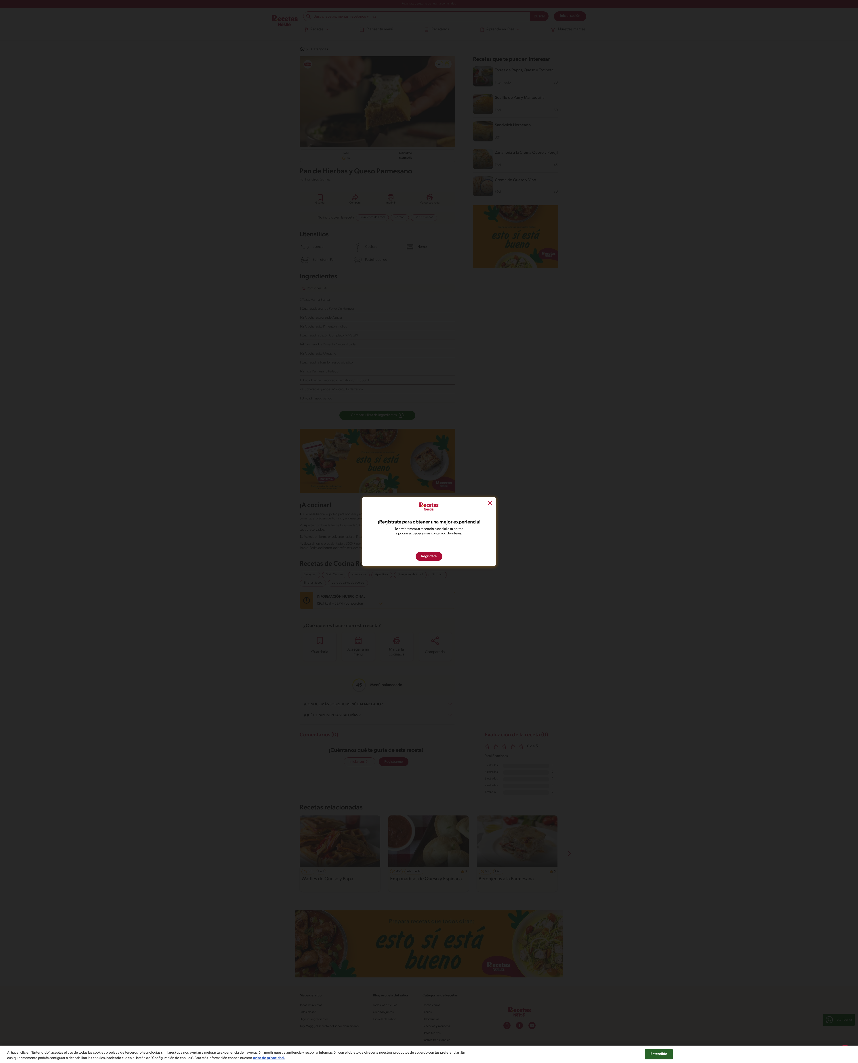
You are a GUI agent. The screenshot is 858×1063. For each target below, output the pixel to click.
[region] (429, 1054)
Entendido (658, 1054)
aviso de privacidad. (269, 1058)
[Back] (490, 503)
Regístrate (429, 556)
